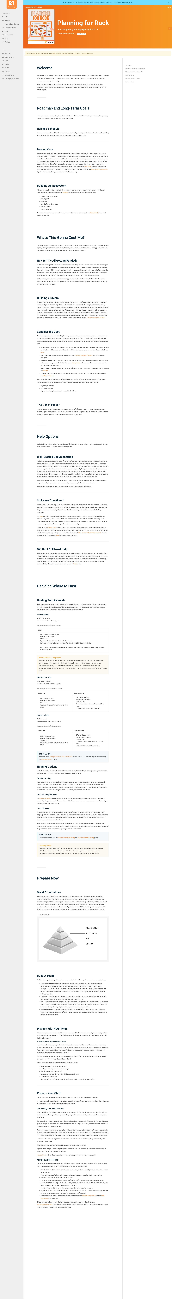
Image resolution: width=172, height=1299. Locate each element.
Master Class (86, 1196)
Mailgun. (45, 371)
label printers (76, 363)
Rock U (93, 1196)
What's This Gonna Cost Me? (134, 72)
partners (65, 192)
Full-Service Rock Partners (84, 355)
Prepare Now (129, 82)
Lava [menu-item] (6, 61)
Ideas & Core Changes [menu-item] (12, 24)
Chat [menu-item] (6, 31)
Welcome (128, 65)
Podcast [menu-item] (7, 42)
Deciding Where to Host (132, 78)
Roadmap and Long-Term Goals (135, 68)
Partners (75, 564)
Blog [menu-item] (6, 38)
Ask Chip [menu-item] (7, 53)
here (57, 535)
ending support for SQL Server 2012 (61, 757)
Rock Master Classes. (47, 376)
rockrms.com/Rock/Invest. (96, 318)
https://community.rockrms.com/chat (89, 533)
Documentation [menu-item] (9, 57)
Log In (169, 7)
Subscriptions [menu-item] (9, 75)
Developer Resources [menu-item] (12, 79)
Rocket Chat (94, 213)
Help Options (129, 75)
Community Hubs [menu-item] (10, 28)
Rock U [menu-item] (7, 68)
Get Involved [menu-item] (9, 35)
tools (41, 516)
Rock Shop (87, 166)
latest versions (46, 759)
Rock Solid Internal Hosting (66, 838)
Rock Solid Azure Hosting (86, 838)
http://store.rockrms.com (44, 1204)
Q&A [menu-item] (6, 17)
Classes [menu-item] (7, 71)
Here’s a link (41, 1155)
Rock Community (30, 7)
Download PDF (81, 34)
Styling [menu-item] (7, 64)
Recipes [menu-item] (7, 20)
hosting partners (45, 798)
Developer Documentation (99, 169)
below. (43, 352)
